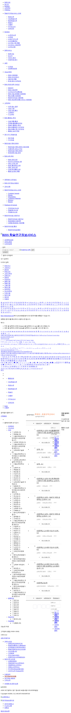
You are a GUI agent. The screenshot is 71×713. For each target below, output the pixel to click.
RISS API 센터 (9, 156)
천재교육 (45, 438)
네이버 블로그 (9, 704)
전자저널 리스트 (13, 208)
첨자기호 (7, 287)
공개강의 (11, 28)
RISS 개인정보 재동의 (11, 183)
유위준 (17, 568)
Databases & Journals (10, 205)
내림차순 (53, 606)
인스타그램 (8, 706)
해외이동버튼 (5, 711)
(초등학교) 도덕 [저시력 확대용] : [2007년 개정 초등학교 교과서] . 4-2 (48, 433)
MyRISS (7, 6)
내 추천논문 (12, 35)
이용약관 (7, 674)
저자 (9, 430)
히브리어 (7, 279)
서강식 (17, 474)
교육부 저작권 (20, 442)
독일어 (6, 277)
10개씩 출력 (54, 609)
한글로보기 (56, 423)
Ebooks (10, 195)
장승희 (17, 545)
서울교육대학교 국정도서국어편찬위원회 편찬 (19, 582)
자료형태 (11, 621)
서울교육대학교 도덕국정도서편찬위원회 (19, 438)
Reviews (10, 200)
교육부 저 (18, 508)
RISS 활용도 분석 (10, 118)
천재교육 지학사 (47, 502)
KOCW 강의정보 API (15, 161)
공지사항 (7, 186)
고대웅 (17, 476)
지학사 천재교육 (47, 536)
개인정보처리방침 (10, 676)
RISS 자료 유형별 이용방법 (17, 94)
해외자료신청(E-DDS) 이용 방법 (18, 147)
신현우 (17, 467)
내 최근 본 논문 (13, 39)
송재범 (17, 516)
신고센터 (11, 114)
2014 (16, 606)
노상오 (17, 547)
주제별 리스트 (12, 212)
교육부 (17, 432)
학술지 (10, 22)
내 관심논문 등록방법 (15, 92)
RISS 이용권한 (13, 90)
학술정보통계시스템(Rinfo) (17, 645)
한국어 (17, 619)
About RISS (8, 72)
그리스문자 (8, 273)
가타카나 (7, 267)
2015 (16, 604)
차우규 (17, 480)
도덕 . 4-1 (40, 464)
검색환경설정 (12, 68)
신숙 (16, 535)
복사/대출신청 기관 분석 (16, 129)
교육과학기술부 (41, 452)
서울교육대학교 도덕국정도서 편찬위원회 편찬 (19, 456)
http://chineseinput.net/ (7, 316)
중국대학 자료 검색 (14, 153)
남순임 (17, 590)
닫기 (2, 370)
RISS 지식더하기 (13, 77)
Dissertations (12, 197)
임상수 (17, 541)
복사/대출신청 (46, 442)
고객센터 (7, 8)
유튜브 (6, 708)
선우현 (17, 494)
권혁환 (17, 549)
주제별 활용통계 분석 (15, 123)
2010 (16, 608)
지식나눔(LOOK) (13, 655)
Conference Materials (14, 198)
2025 (16, 600)
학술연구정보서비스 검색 (12, 13)
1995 (16, 613)
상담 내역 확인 (13, 110)
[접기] (61, 424)
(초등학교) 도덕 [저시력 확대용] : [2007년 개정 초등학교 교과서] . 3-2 (48, 481)
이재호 (17, 528)
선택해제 (4, 416)
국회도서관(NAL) (14, 667)
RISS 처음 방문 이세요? (12, 84)
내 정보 (10, 66)
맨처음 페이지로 (35, 606)
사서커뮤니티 (12, 651)
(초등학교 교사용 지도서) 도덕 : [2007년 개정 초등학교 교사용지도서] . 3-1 (48, 566)
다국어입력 (8, 244)
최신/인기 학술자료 (10, 134)
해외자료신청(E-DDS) (11, 143)
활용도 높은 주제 (13, 131)
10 (34, 581)
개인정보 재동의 (9, 678)
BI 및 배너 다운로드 (14, 81)
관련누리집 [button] (8, 641)
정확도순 (53, 602)
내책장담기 (47, 423)
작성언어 (11, 617)
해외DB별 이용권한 (14, 221)
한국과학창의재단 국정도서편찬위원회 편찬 (19, 576)
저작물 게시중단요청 (11, 683)
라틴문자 (7, 289)
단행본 (10, 24)
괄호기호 (7, 281)
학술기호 (7, 283)
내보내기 (38, 423)
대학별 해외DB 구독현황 (16, 223)
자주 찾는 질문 (13, 106)
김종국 (17, 533)
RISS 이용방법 (13, 75)
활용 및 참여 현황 (14, 171)
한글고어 (7, 271)
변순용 (17, 472)
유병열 (17, 434)
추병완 (17, 470)
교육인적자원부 (41, 586)
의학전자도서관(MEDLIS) (16, 657)
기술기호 (7, 285)
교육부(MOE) (12, 661)
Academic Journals (13, 193)
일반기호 (7, 295)
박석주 (17, 504)
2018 (16, 602)
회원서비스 (8, 50)
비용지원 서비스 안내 (15, 149)
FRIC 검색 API (13, 167)
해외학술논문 (12, 21)
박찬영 (17, 537)
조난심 (17, 496)
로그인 (6, 4)
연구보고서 (12, 26)
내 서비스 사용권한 (14, 45)
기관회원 (11, 653)
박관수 (17, 530)
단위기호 (7, 293)
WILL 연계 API (13, 163)
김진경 (17, 498)
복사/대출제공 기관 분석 (16, 127)
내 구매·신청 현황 (14, 43)
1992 (16, 615)
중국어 (6, 269)
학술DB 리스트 (13, 210)
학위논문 (11, 17)
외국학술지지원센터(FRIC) (17, 647)
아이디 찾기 (12, 58)
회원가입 (7, 2)
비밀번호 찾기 (12, 60)
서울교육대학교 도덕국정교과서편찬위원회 (19, 490)
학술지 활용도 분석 (14, 125)
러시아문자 (8, 291)
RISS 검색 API (12, 159)
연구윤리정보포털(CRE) (16, 669)
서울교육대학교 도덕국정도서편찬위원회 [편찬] (19, 594)
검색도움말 (8, 242)
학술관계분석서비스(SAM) (17, 649)
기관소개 (7, 680)
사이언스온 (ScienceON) (16, 671)
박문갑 (17, 506)
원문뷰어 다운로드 (10, 179)
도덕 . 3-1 (40, 449)
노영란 (17, 500)
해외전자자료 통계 (10, 226)
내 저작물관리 (12, 41)
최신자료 (11, 138)
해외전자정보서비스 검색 (12, 190)
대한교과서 (51, 586)
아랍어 (6, 299)
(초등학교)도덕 (42, 583)
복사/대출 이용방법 (14, 96)
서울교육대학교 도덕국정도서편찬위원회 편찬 (19, 446)
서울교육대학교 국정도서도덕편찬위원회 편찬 (19, 522)
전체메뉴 (7, 10)
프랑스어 (7, 275)
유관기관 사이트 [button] (9, 659)
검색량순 (11, 426)
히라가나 (7, 266)
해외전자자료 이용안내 (12, 215)
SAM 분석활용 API (14, 169)
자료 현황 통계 (13, 121)
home (6, 406)
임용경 (17, 486)
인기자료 (11, 140)
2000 (16, 611)
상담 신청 (11, 108)
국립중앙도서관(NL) (14, 665)
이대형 (17, 539)
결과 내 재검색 (8, 255)
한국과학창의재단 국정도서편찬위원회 (19, 561)
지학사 (49, 452)
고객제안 (11, 112)
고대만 (17, 518)
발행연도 (11, 598)
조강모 (17, 478)
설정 (5, 63)
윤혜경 (17, 543)
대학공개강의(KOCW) (15, 643)
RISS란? (10, 88)
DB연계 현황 (12, 79)
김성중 (17, 502)
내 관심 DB (11, 47)
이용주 (17, 526)
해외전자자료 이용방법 (15, 98)
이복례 (17, 510)
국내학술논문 (12, 19)
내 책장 (10, 37)
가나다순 (11, 428)
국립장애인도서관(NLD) (16, 663)
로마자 (6, 297)
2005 (16, 609)
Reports (10, 202)
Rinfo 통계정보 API (14, 165)
